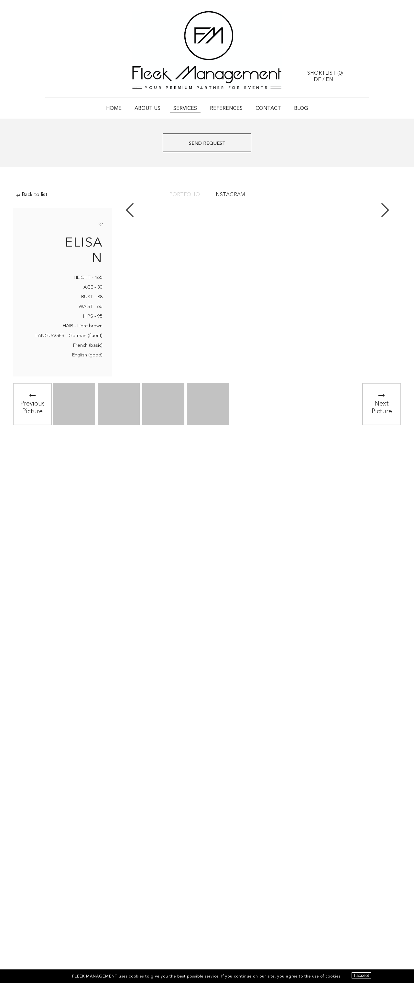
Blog (301, 108)
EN (329, 79)
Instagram (229, 194)
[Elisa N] (74, 404)
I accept (361, 975)
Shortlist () (325, 73)
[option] (74, 404)
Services (185, 108)
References (226, 108)
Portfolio (184, 194)
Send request (207, 143)
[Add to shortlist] (101, 223)
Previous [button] (130, 210)
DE (317, 79)
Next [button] (384, 210)
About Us (147, 108)
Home (114, 108)
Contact (268, 108)
